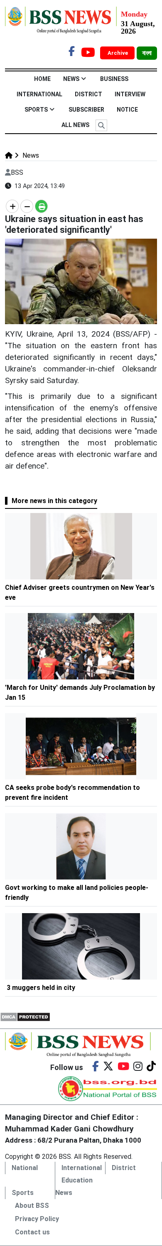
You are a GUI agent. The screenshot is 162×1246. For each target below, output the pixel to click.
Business (114, 79)
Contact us (32, 1232)
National (25, 1168)
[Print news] (41, 206)
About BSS (32, 1205)
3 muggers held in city (41, 988)
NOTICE (127, 109)
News (71, 79)
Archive (118, 53)
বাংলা (147, 53)
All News (75, 125)
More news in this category (54, 501)
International (39, 94)
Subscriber (86, 109)
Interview (130, 94)
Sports (36, 109)
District (88, 94)
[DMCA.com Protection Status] (25, 1017)
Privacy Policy (37, 1219)
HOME (42, 79)
